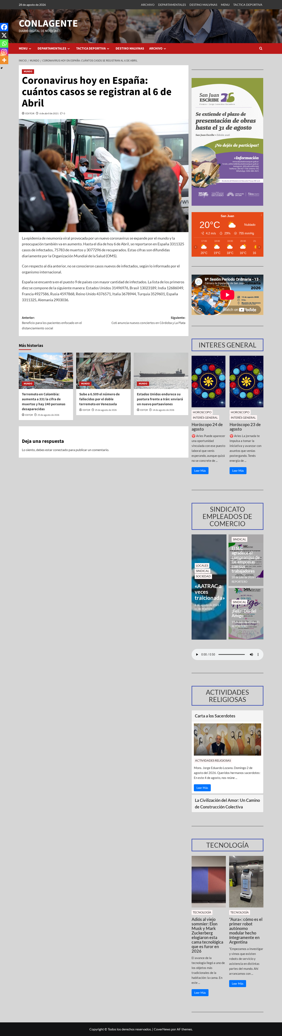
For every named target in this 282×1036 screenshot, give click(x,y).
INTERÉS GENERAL (205, 417)
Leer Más (200, 470)
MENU (225, 4)
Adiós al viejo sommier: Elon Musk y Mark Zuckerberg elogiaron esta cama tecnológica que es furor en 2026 (207, 935)
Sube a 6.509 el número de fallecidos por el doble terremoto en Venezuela (99, 399)
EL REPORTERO (204, 609)
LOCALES (202, 565)
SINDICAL (202, 571)
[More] (4, 60)
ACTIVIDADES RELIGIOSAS (213, 760)
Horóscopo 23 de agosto (245, 426)
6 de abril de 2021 (49, 113)
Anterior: (52, 323)
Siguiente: (148, 320)
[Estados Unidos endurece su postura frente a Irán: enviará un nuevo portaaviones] (161, 371)
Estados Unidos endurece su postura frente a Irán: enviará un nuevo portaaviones (160, 399)
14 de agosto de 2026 (163, 410)
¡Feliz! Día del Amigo (244, 613)
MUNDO (28, 71)
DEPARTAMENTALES (172, 4)
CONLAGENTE (48, 24)
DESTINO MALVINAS (203, 4)
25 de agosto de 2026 (48, 415)
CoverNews (162, 1029)
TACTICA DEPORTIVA (247, 4)
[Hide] (1, 68)
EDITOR (29, 113)
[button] (260, 48)
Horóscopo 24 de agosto (207, 426)
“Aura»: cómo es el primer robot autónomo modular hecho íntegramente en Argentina (245, 930)
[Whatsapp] (4, 43)
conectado (60, 450)
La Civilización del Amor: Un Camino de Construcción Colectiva (227, 803)
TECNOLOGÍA (202, 912)
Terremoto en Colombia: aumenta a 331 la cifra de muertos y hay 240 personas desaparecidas (43, 401)
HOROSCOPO (202, 412)
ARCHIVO (147, 4)
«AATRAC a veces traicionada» (209, 592)
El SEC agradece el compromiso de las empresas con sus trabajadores (246, 559)
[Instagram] (4, 52)
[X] (4, 35)
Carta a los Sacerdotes (215, 715)
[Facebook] (4, 27)
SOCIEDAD (203, 576)
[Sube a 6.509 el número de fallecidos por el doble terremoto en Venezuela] (103, 371)
